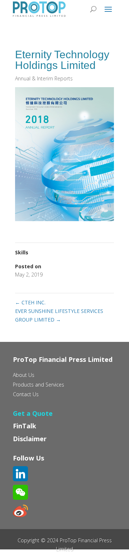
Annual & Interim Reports (44, 78)
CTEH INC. (30, 302)
